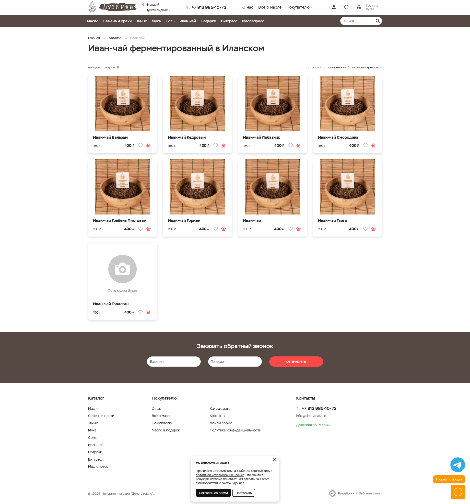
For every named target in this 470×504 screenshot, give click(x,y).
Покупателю (298, 7)
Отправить (296, 362)
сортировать (314, 67)
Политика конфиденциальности (235, 430)
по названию (337, 67)
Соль (170, 21)
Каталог (115, 38)
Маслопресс (253, 21)
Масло (92, 21)
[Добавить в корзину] (148, 145)
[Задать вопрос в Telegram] (457, 464)
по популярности (365, 67)
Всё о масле (270, 7)
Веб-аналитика (369, 493)
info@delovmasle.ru (311, 416)
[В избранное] (140, 145)
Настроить (243, 493)
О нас (247, 7)
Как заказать (220, 408)
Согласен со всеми (213, 493)
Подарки (208, 21)
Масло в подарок (166, 430)
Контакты (217, 416)
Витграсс (229, 21)
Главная (94, 38)
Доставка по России (312, 425)
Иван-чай (187, 21)
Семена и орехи (117, 21)
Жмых (142, 21)
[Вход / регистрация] (333, 7)
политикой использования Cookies (220, 475)
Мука (156, 21)
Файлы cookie (221, 423)
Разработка (346, 493)
